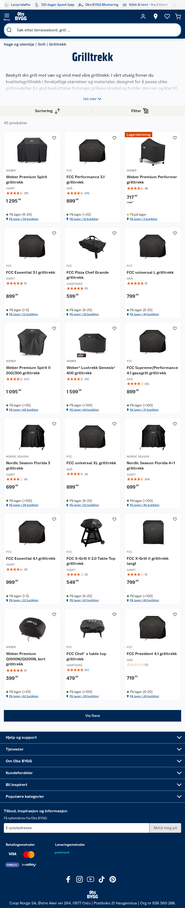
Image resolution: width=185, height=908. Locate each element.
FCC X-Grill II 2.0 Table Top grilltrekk (90, 561)
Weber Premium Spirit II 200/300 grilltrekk (28, 370)
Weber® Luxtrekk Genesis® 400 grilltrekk (90, 370)
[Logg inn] (143, 16)
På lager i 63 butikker (84, 600)
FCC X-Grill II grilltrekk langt (148, 561)
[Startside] (74, 16)
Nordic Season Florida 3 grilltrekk (28, 466)
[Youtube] (90, 879)
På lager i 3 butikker (144, 219)
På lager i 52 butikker (84, 505)
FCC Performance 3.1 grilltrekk (85, 179)
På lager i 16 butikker (84, 219)
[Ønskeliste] (167, 16)
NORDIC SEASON (17, 456)
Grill (42, 44)
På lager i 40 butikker (144, 505)
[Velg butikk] (155, 16)
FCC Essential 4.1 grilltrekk (30, 558)
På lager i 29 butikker (84, 696)
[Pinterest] (112, 879)
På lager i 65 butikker (24, 409)
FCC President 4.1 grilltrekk (152, 653)
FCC (69, 170)
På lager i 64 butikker (84, 409)
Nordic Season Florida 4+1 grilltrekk (151, 466)
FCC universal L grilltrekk (150, 272)
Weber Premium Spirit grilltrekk (26, 179)
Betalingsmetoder (20, 845)
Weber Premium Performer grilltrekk (152, 179)
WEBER (11, 170)
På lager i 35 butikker (84, 314)
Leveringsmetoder (70, 845)
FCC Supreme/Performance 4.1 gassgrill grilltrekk (152, 370)
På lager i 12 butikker (23, 314)
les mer (90, 98)
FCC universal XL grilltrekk (91, 463)
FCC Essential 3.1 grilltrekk (30, 272)
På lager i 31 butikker (144, 409)
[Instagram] (79, 879)
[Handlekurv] (178, 16)
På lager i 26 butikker (144, 696)
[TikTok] (101, 879)
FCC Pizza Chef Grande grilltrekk (87, 275)
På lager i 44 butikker (144, 314)
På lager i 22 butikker (24, 600)
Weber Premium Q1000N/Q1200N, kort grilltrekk (26, 658)
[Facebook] (68, 879)
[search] (9, 30)
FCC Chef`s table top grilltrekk (86, 656)
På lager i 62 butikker (24, 696)
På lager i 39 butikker (24, 219)
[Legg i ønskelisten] (54, 138)
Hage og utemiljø (19, 44)
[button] (92, 716)
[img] (32, 193)
